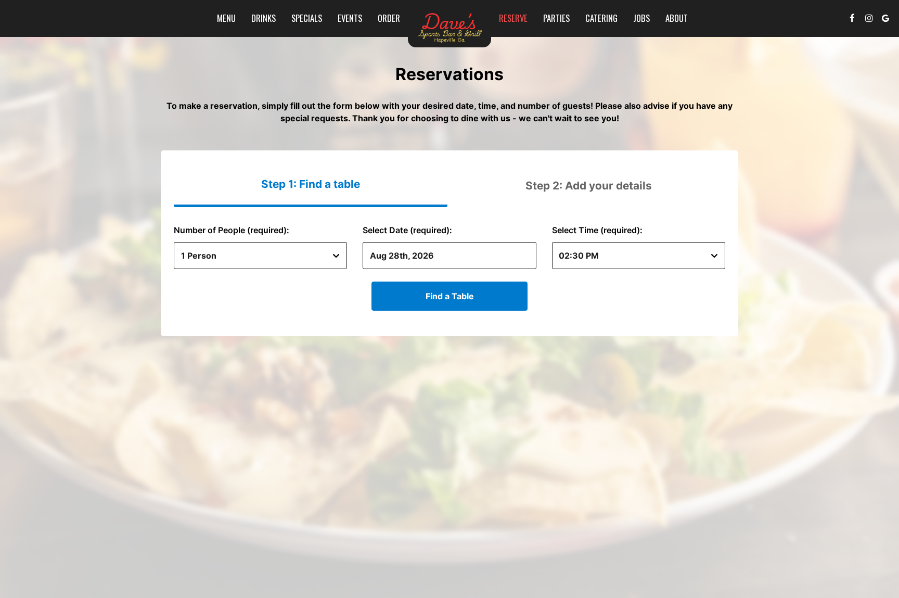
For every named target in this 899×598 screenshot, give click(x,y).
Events (350, 18)
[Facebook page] (852, 18)
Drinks (263, 18)
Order (389, 18)
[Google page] (885, 18)
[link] (449, 27)
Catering (601, 18)
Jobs (641, 18)
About (676, 18)
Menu (226, 18)
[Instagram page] (869, 18)
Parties (556, 18)
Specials (306, 18)
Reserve (513, 18)
